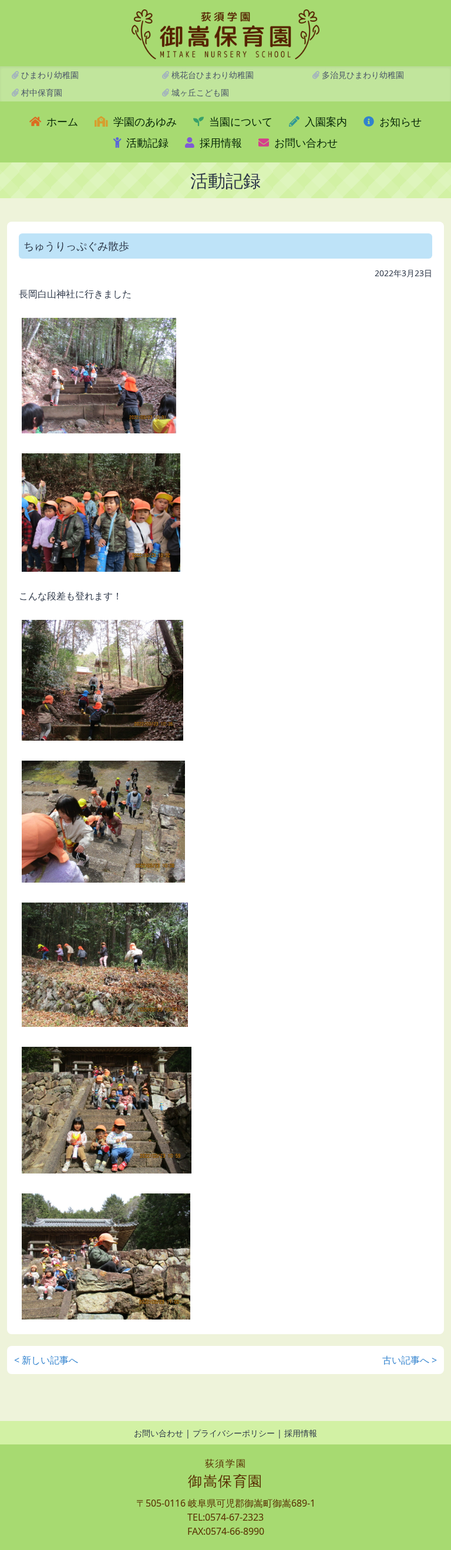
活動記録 (146, 142)
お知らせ (399, 121)
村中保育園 (40, 92)
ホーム (60, 121)
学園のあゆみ (143, 121)
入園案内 (324, 121)
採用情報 (219, 142)
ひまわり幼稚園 (49, 74)
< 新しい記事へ (46, 1360)
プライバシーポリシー (234, 1433)
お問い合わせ (304, 142)
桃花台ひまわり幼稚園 (211, 74)
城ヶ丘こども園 (199, 92)
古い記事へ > (409, 1360)
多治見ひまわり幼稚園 (361, 74)
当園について (239, 121)
